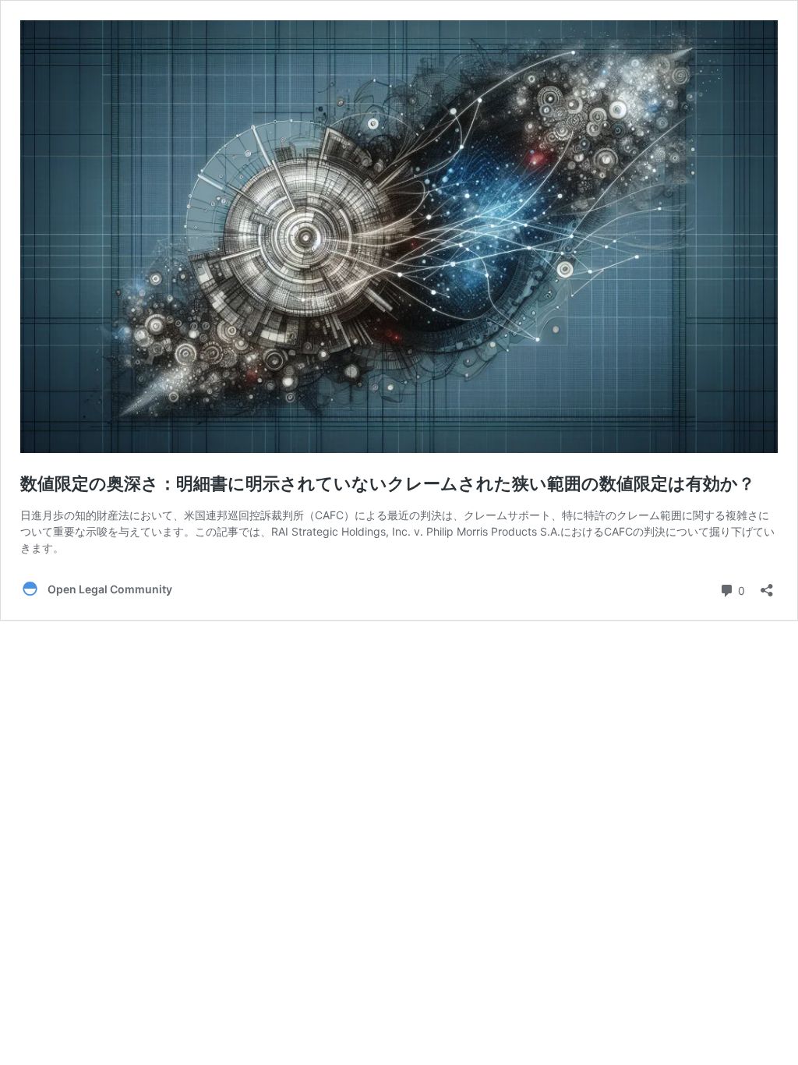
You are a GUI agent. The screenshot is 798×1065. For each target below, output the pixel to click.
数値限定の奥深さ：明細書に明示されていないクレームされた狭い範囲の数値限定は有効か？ (387, 483)
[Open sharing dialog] (767, 585)
